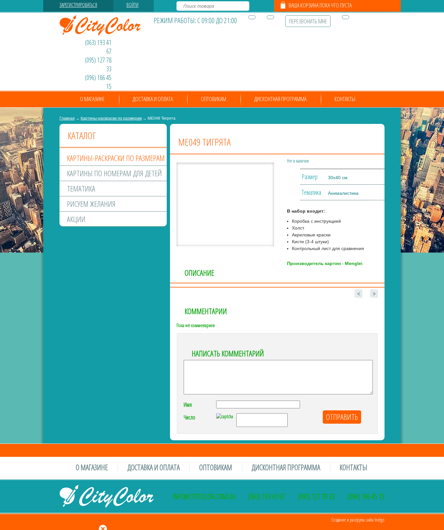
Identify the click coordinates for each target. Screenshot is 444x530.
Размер (310, 176)
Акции (76, 219)
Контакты (344, 99)
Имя (188, 404)
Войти (132, 4)
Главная (67, 118)
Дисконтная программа (280, 99)
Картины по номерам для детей (114, 173)
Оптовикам (213, 99)
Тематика (81, 188)
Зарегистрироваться (78, 4)
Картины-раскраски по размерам (111, 118)
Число (189, 417)
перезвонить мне (308, 21)
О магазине (92, 99)
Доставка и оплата (153, 99)
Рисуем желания (91, 203)
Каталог (82, 135)
